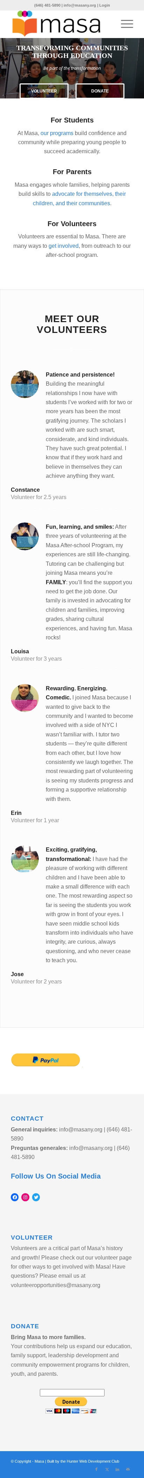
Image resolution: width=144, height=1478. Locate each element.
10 (94, 90)
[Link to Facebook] (96, 1469)
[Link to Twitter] (107, 1469)
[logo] (60, 24)
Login (104, 5)
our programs (57, 133)
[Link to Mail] (128, 1469)
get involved (64, 246)
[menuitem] (123, 24)
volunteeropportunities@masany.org (55, 1285)
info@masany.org (80, 5)
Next (138, 68)
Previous (6, 68)
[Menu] (123, 24)
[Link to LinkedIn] (117, 1469)
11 (100, 90)
